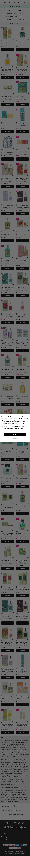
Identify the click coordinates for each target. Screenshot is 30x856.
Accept (15, 434)
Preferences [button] (4, 429)
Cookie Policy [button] (21, 426)
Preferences (15, 438)
